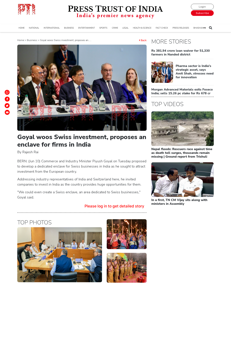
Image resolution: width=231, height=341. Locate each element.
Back (144, 40)
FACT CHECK (162, 28)
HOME (22, 28)
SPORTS (103, 28)
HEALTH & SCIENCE (142, 28)
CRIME (115, 28)
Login (202, 6)
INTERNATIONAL (52, 28)
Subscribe (202, 13)
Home (20, 40)
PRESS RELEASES (181, 28)
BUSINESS (69, 28)
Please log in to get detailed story (114, 206)
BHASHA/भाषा (199, 28)
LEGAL (125, 28)
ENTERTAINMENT (86, 28)
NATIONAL (34, 28)
